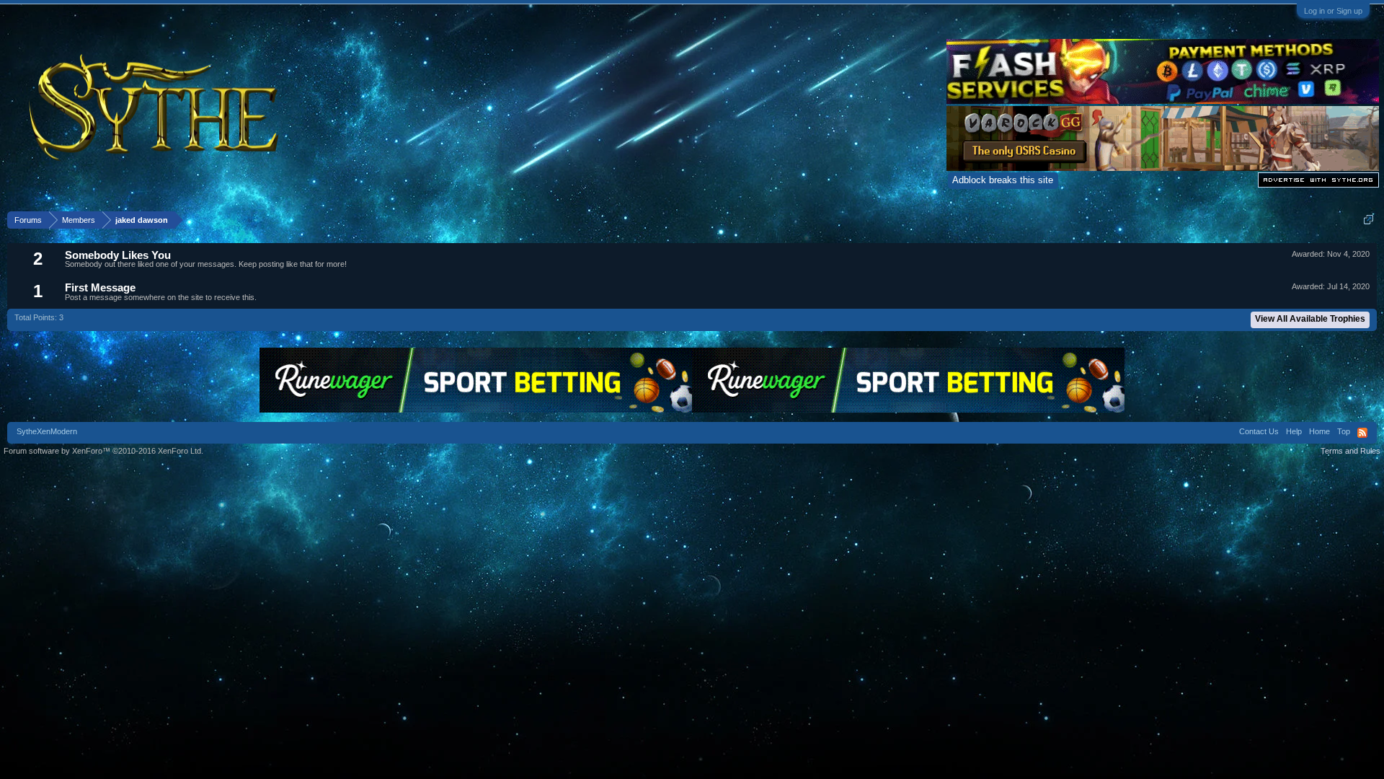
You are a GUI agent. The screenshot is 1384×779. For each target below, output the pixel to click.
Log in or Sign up (1333, 10)
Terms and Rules (1350, 450)
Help (1294, 431)
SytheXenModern (47, 431)
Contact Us (1259, 431)
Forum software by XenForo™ (103, 450)
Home (1319, 431)
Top (1343, 431)
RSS (1362, 433)
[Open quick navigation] (1368, 219)
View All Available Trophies (1310, 319)
